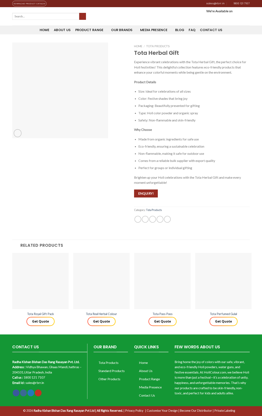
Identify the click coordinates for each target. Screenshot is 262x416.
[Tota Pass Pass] (162, 281)
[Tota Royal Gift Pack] (40, 281)
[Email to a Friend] (152, 219)
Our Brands (121, 30)
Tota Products (158, 46)
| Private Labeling (224, 410)
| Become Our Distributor (195, 410)
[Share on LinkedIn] (167, 219)
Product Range (89, 30)
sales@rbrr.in (35, 383)
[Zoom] (18, 133)
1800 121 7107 (34, 377)
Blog (179, 30)
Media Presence (153, 30)
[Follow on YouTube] (38, 392)
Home (44, 30)
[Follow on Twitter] (30, 392)
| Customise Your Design (161, 410)
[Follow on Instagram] (23, 392)
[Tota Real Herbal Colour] (101, 281)
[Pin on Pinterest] (160, 219)
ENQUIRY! (146, 193)
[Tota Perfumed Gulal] (223, 281)
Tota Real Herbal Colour (101, 314)
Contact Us (211, 30)
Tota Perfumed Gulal (223, 314)
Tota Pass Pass (162, 314)
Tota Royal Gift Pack (40, 314)
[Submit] (82, 16)
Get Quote (40, 321)
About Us (62, 30)
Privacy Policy (134, 410)
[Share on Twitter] (145, 219)
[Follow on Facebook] (16, 392)
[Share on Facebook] (137, 219)
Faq (192, 30)
